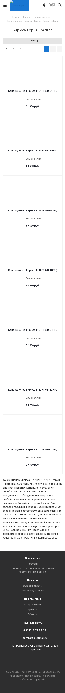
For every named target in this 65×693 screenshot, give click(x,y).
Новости (32, 563)
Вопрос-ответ (32, 604)
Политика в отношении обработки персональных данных (32, 570)
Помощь (32, 580)
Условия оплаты (32, 585)
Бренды (32, 609)
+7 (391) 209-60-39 (34, 630)
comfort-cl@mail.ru (35, 638)
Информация (32, 599)
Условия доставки (33, 590)
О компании (32, 558)
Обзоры (32, 614)
